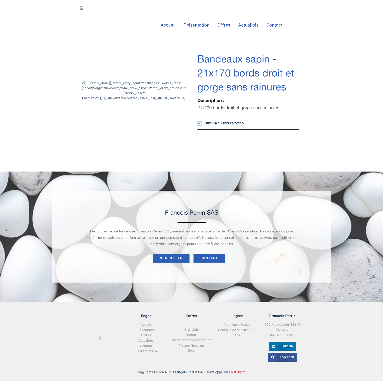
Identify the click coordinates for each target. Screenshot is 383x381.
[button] (282, 346)
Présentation (196, 25)
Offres (223, 25)
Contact (274, 25)
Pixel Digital (237, 372)
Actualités (248, 25)
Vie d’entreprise (146, 351)
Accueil (168, 25)
